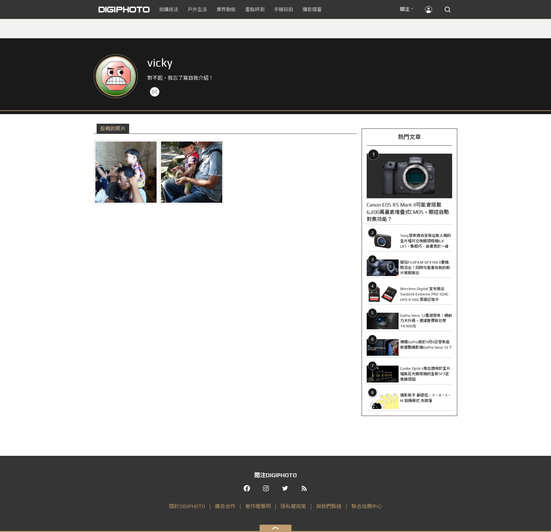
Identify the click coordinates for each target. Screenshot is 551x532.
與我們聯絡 (329, 506)
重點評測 (254, 9)
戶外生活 (197, 9)
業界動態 (226, 9)
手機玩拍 (283, 9)
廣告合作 (225, 506)
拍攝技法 (168, 9)
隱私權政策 (293, 506)
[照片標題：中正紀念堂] (126, 172)
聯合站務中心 (366, 506)
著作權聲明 (258, 506)
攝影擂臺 (312, 9)
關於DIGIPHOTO (187, 506)
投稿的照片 (113, 129)
